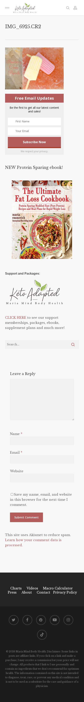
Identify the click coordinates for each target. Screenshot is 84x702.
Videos (32, 588)
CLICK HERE (15, 318)
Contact (43, 592)
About (26, 592)
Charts (16, 588)
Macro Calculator (58, 588)
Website (16, 471)
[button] (7, 8)
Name (16, 434)
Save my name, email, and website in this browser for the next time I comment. (41, 500)
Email (16, 452)
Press (12, 592)
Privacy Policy (64, 592)
